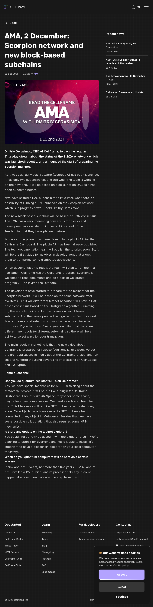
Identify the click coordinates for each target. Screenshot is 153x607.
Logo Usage (48, 571)
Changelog (48, 552)
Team (45, 539)
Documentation (87, 532)
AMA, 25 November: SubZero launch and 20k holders (123, 61)
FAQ (44, 565)
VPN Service (12, 552)
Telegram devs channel (92, 539)
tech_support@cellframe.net (132, 539)
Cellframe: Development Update (124, 92)
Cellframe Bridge (14, 539)
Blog (44, 545)
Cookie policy (120, 565)
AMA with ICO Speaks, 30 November (121, 45)
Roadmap (47, 532)
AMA (36, 74)
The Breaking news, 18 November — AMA (125, 78)
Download (10, 532)
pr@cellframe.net (125, 532)
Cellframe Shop (13, 558)
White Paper (12, 545)
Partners (47, 558)
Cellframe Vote (13, 565)
